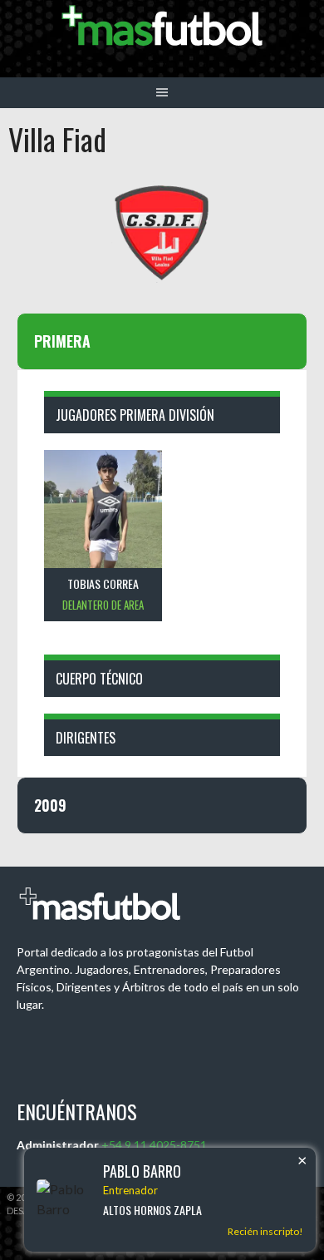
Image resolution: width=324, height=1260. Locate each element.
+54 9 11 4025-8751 (154, 1145)
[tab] (162, 341)
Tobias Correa (103, 583)
